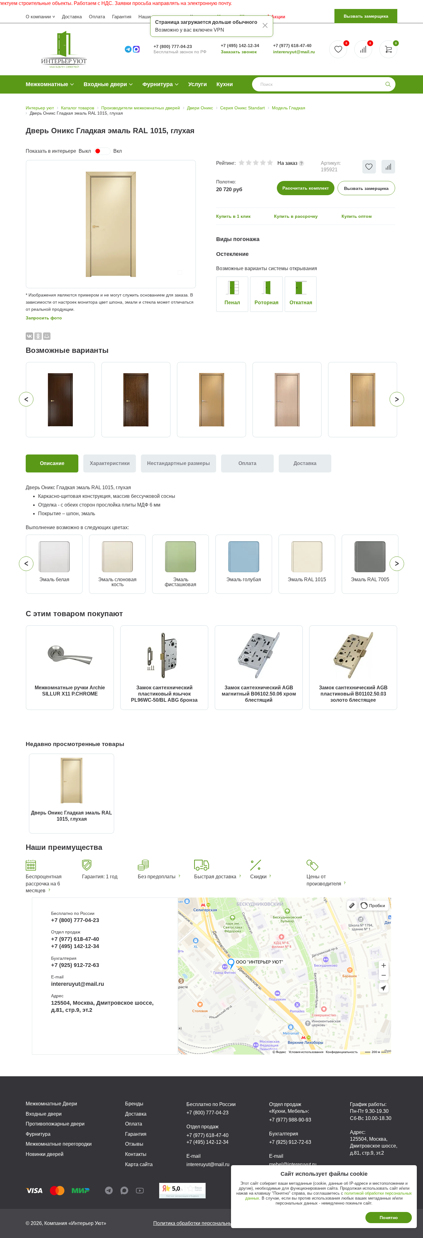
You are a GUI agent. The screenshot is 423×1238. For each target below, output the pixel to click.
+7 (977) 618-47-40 (292, 45)
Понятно (389, 1217)
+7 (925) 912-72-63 (75, 965)
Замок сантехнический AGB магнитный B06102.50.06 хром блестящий (259, 694)
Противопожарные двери (55, 1123)
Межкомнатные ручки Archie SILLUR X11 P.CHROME (70, 690)
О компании (38, 16)
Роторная (266, 302)
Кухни (224, 84)
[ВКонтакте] (29, 336)
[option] (111, 224)
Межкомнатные (47, 84)
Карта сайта (139, 1164)
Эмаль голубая (243, 579)
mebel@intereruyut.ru (292, 1164)
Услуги (197, 84)
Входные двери (105, 84)
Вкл (117, 151)
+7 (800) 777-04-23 (173, 46)
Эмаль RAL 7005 (370, 579)
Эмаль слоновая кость (117, 582)
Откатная (301, 302)
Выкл (85, 151)
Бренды (134, 1103)
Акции (278, 16)
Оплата (97, 16)
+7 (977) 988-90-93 (290, 1119)
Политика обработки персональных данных (203, 1223)
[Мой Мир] (46, 336)
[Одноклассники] (38, 336)
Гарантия (121, 16)
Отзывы (134, 1144)
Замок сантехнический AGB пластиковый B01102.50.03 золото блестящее (353, 694)
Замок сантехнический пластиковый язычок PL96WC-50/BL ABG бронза (164, 694)
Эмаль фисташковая (180, 582)
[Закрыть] (265, 26)
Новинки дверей (44, 1154)
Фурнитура (157, 84)
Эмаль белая (54, 579)
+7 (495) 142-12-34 (240, 45)
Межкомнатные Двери (51, 1103)
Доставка (72, 16)
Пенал (232, 302)
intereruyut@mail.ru (294, 51)
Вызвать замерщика (366, 16)
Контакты (135, 1154)
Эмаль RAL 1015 (307, 579)
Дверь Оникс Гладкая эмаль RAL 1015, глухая (71, 816)
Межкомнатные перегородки (59, 1144)
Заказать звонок (239, 51)
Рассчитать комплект (305, 188)
